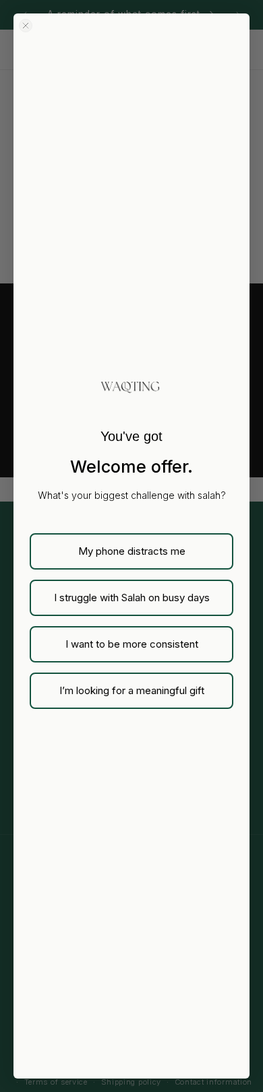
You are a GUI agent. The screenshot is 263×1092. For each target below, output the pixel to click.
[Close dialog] (25, 25)
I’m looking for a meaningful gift (131, 690)
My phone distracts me (131, 551)
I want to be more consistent (131, 644)
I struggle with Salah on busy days (132, 597)
